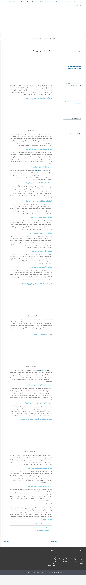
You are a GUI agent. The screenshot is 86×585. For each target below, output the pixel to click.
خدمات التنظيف (39, 189)
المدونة (75, 1)
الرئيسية (80, 1)
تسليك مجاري (21, 1)
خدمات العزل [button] (49, 1)
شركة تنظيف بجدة (38, 377)
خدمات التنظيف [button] (68, 1)
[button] (64, 1)
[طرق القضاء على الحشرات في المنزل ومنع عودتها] (72, 94)
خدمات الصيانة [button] (59, 1)
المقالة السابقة (55, 541)
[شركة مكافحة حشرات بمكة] (72, 127)
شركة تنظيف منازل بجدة (44, 370)
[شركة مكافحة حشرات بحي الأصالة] (72, 111)
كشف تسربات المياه (30, 1)
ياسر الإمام (26, 572)
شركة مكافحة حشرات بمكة (75, 133)
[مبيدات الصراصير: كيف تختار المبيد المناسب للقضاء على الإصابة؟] (72, 76)
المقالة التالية (6, 541)
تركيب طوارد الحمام (11, 1)
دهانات (73, 5)
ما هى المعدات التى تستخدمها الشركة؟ (40, 527)
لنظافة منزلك (36, 170)
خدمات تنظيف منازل (20, 152)
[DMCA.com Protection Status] (76, 580)
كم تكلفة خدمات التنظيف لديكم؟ (42, 524)
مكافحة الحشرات (39, 1)
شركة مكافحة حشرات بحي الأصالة (73, 118)
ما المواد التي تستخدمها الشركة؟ (42, 530)
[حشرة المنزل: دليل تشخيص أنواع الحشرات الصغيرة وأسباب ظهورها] (72, 59)
